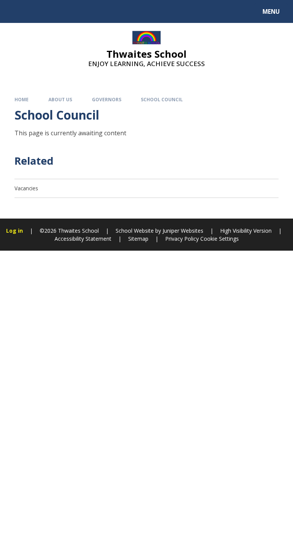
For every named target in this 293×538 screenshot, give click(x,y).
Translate (65, 12)
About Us (60, 99)
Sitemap (138, 238)
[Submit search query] (96, 10)
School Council (162, 99)
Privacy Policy (182, 238)
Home (21, 99)
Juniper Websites (183, 230)
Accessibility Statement (83, 238)
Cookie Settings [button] (219, 238)
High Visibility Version (246, 230)
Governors (106, 99)
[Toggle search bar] (15, 11)
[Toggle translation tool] (34, 11)
